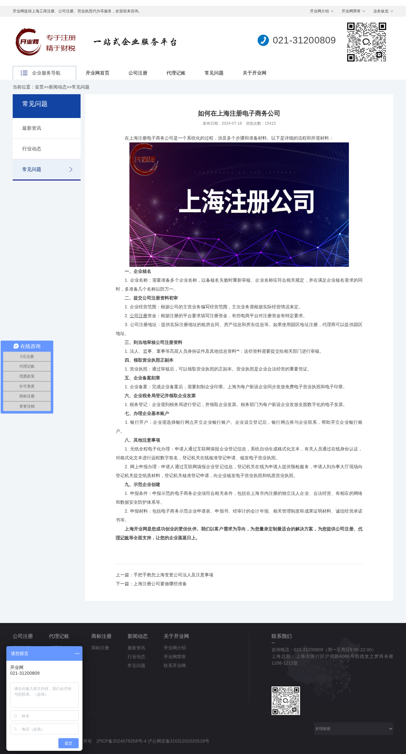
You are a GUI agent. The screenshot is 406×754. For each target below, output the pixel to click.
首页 (39, 86)
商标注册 (101, 636)
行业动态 (31, 148)
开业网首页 (97, 72)
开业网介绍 (319, 11)
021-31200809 (304, 40)
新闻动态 (58, 86)
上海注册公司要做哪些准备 (160, 583)
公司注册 (137, 72)
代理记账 (176, 72)
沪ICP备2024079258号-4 (121, 741)
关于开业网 (254, 72)
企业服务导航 (46, 72)
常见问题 (214, 72)
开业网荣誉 (351, 11)
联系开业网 (175, 665)
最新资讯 (31, 128)
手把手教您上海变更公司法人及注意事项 (173, 574)
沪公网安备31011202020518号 (178, 741)
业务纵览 (381, 11)
